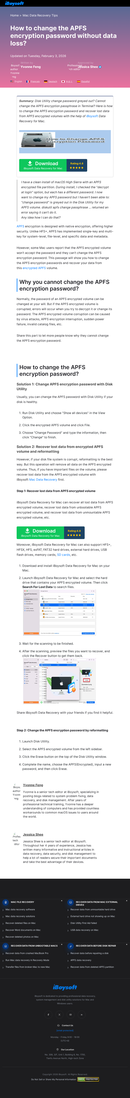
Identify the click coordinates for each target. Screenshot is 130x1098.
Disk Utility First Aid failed (84, 923)
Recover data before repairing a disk (90, 953)
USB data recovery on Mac (84, 930)
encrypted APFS (34, 268)
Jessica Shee (88, 67)
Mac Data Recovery (43, 479)
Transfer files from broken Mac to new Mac (28, 967)
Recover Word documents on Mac (23, 930)
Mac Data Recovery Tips (40, 15)
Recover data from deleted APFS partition (92, 967)
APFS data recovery (81, 960)
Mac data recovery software (20, 909)
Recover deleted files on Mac (21, 923)
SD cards (63, 555)
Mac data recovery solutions (20, 916)
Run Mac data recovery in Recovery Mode (27, 960)
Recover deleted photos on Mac (22, 936)
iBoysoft (92, 116)
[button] (53, 165)
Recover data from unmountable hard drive (93, 909)
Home (14, 15)
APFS (20, 226)
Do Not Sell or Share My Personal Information (53, 1079)
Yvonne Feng (31, 67)
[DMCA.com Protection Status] (88, 1079)
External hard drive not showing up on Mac (93, 916)
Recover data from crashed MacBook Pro (27, 953)
